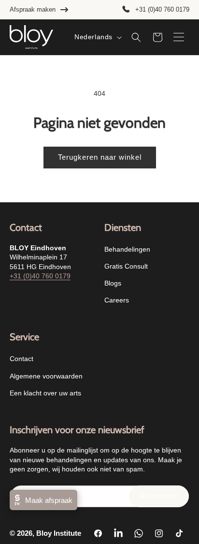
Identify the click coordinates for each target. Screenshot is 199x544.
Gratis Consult (126, 266)
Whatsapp (177, 522)
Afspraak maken (33, 9)
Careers (116, 300)
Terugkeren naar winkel (100, 157)
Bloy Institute (58, 533)
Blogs (112, 283)
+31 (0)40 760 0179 (162, 9)
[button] (136, 37)
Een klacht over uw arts (45, 393)
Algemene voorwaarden (46, 376)
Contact (21, 359)
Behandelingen (127, 249)
